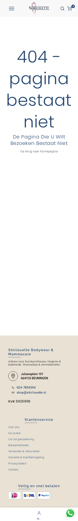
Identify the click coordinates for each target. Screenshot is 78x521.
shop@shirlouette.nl (31, 392)
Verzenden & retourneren (24, 451)
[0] (69, 8)
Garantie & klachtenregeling (26, 457)
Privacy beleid (17, 463)
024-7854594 (26, 387)
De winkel (14, 433)
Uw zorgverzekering (21, 439)
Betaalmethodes (18, 445)
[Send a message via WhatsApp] (70, 513)
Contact (13, 469)
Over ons (13, 427)
